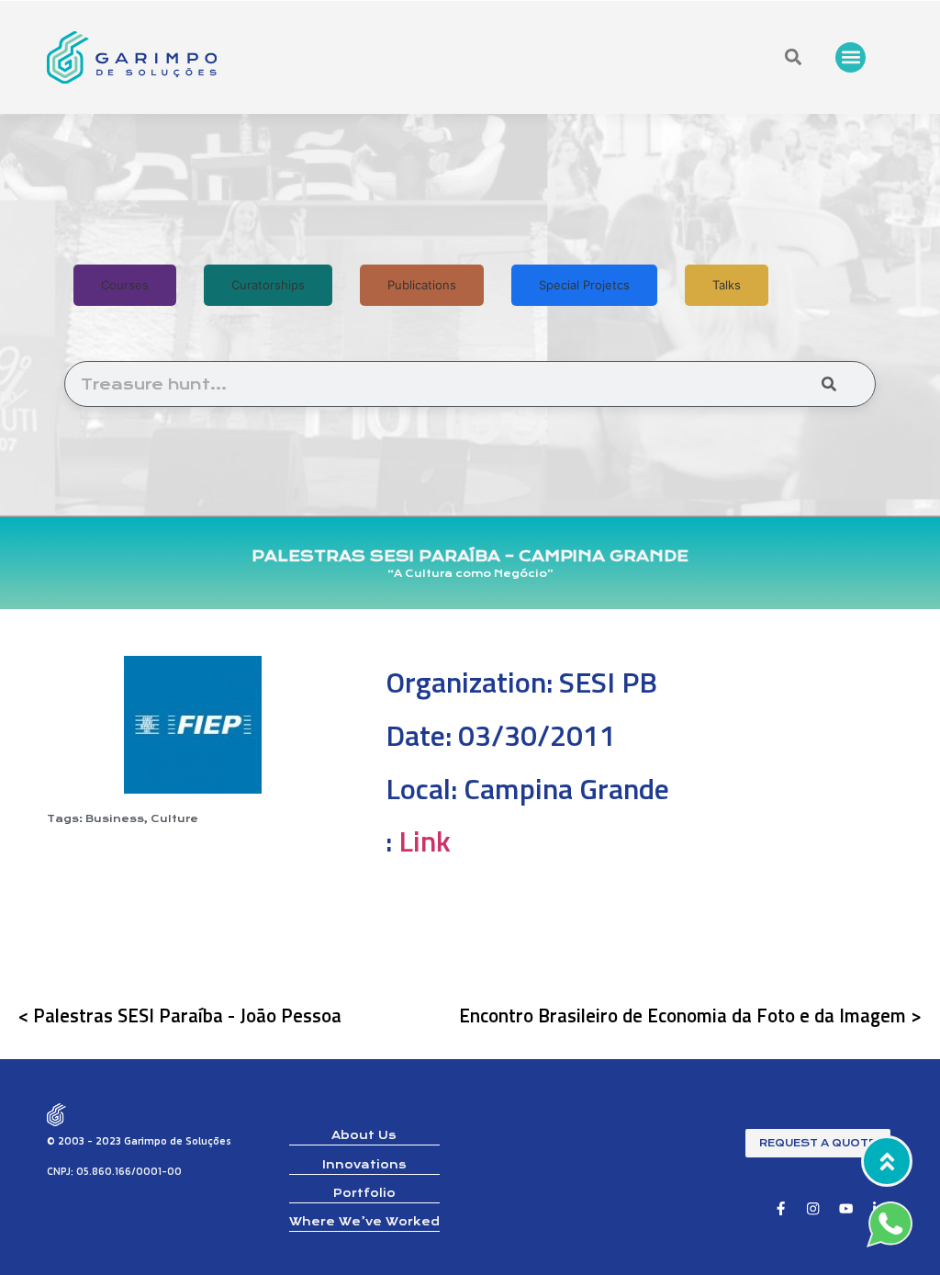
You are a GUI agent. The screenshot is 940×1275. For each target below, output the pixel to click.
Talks (726, 284)
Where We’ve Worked (364, 1221)
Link (424, 840)
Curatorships (268, 284)
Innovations (364, 1164)
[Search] (829, 384)
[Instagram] (814, 1208)
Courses (125, 284)
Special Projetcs (584, 284)
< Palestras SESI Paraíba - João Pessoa (179, 1015)
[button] (850, 57)
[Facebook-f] (781, 1208)
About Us (364, 1135)
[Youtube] (846, 1208)
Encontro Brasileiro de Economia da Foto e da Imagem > (690, 1015)
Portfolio (364, 1193)
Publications (421, 284)
